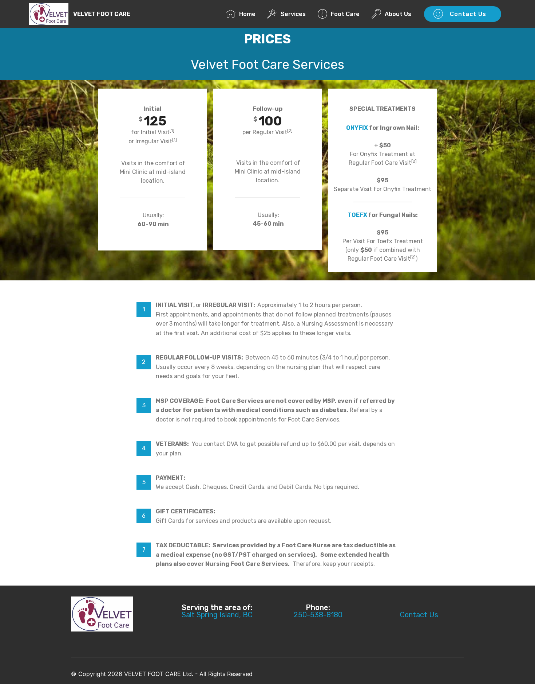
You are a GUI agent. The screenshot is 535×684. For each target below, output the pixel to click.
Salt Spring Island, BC (217, 614)
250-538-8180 (318, 614)
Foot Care (347, 14)
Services (295, 14)
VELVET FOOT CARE (101, 14)
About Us (400, 14)
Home (249, 14)
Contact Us (469, 14)
